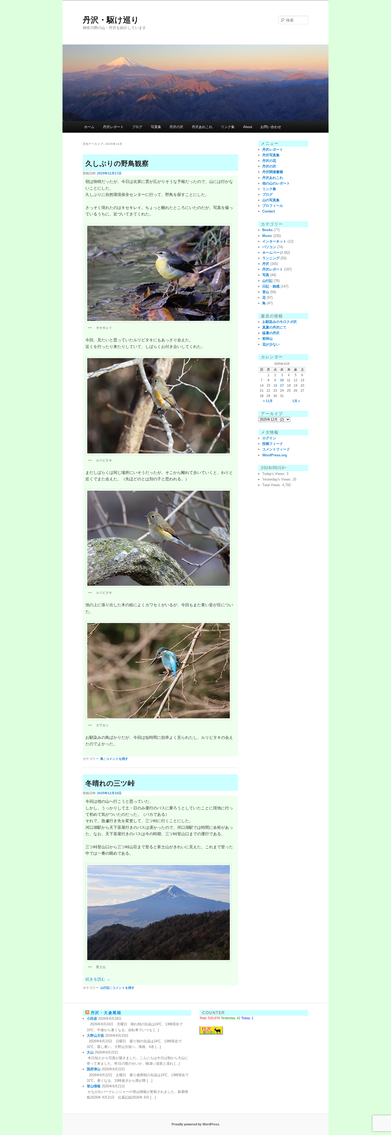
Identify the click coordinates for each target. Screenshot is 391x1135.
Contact (268, 211)
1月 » (296, 401)
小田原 (92, 1019)
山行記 (105, 988)
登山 (265, 292)
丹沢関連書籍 (272, 172)
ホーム (89, 127)
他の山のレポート (276, 183)
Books (267, 230)
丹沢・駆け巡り (111, 19)
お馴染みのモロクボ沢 (279, 322)
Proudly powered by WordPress (195, 1124)
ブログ (137, 127)
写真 (265, 275)
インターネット (274, 241)
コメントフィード (276, 449)
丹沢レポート (113, 127)
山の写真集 (271, 200)
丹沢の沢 (176, 127)
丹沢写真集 (271, 155)
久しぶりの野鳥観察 (117, 163)
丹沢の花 (269, 161)
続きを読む (97, 979)
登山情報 (94, 1086)
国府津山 (94, 1069)
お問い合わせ (270, 127)
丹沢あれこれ (202, 127)
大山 (90, 1052)
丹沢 (265, 264)
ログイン (269, 438)
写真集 (156, 127)
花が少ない (271, 344)
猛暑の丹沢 (271, 333)
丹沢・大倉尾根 (106, 1012)
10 (282, 380)
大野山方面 (95, 1036)
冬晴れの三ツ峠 (110, 783)
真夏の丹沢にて (274, 327)
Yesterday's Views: (277, 479)
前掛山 (267, 339)
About (247, 127)
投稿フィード (272, 444)
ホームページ (272, 253)
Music (267, 236)
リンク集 (228, 127)
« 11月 (268, 401)
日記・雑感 (271, 286)
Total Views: (272, 485)
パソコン (269, 247)
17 (282, 385)
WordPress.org (274, 455)
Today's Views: (274, 474)
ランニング (271, 258)
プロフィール (272, 206)
